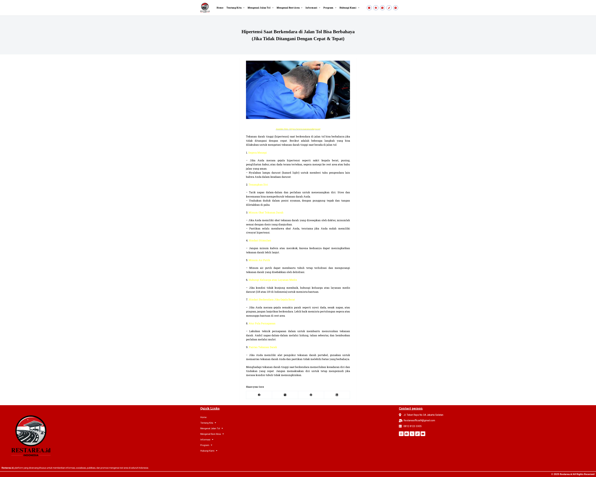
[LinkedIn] (337, 395)
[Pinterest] (311, 395)
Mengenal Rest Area (288, 7)
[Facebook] (375, 7)
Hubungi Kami (347, 7)
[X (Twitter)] (382, 7)
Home (220, 7)
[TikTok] (389, 7)
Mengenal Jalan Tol (259, 7)
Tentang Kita (234, 7)
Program (328, 7)
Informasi (311, 7)
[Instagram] (369, 7)
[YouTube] (395, 7)
